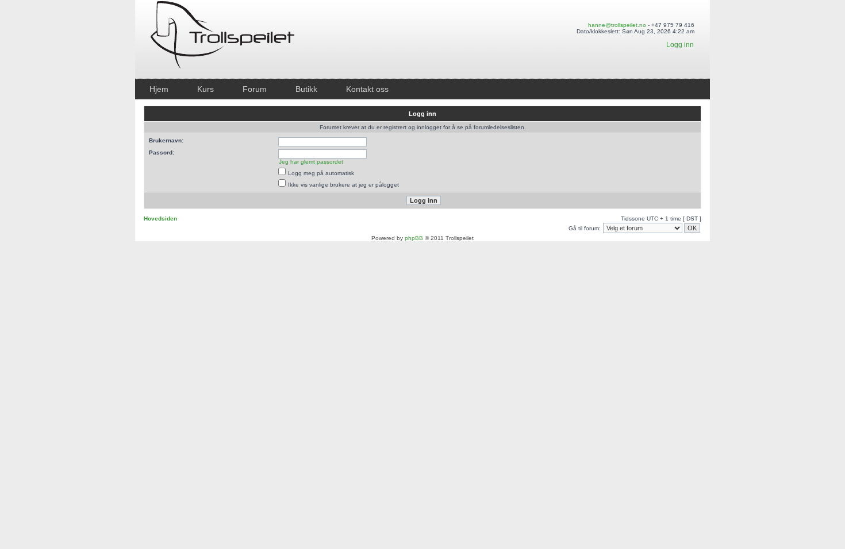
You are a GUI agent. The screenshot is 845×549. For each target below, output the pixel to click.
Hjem (158, 89)
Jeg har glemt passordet (311, 161)
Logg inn (680, 45)
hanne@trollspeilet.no (617, 25)
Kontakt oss (367, 89)
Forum (255, 89)
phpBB (414, 238)
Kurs (205, 89)
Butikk (306, 89)
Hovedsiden (160, 218)
